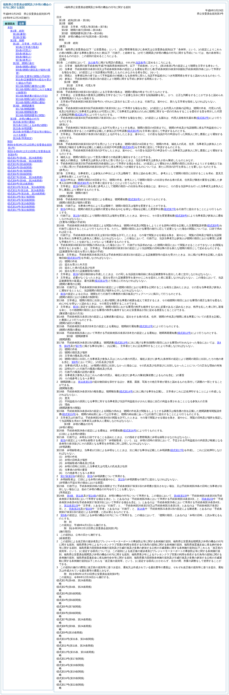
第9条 (63, 515)
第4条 (70, 495)
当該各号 (141, 62)
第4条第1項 (180, 495)
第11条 (79, 495)
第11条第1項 (85, 381)
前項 (62, 179)
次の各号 (93, 62)
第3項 (89, 508)
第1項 (76, 215)
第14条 (92, 495)
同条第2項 (207, 498)
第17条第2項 (67, 476)
